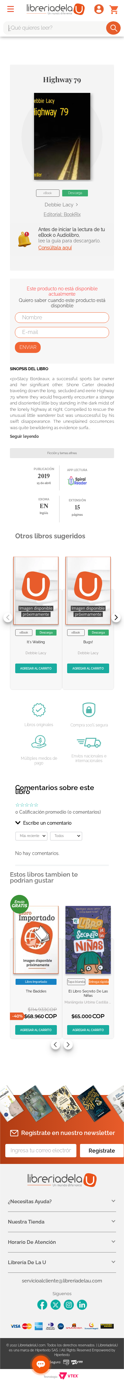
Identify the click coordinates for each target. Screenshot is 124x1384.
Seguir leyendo (24, 436)
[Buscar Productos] (114, 28)
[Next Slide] (116, 617)
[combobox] (62, 28)
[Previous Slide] (8, 617)
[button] (62, 136)
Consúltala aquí (55, 247)
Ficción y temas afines (62, 453)
